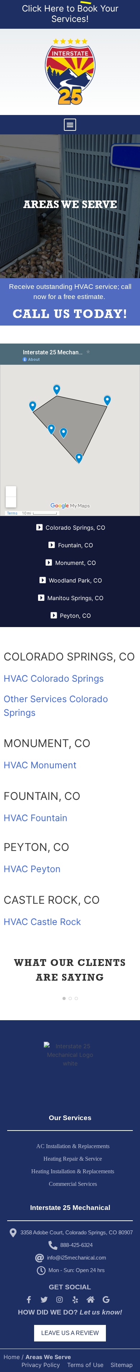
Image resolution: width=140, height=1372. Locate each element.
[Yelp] (75, 1300)
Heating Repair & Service (72, 1159)
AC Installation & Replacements (72, 1146)
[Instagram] (59, 1300)
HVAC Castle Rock (42, 921)
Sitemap (122, 1364)
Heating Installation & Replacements (72, 1171)
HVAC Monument (40, 765)
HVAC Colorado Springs (54, 678)
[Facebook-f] (28, 1300)
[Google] (106, 1300)
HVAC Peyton (32, 869)
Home (12, 1357)
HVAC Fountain (35, 817)
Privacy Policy (41, 1364)
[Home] (90, 1300)
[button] (70, 125)
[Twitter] (44, 1300)
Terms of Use (85, 1364)
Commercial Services (73, 1184)
